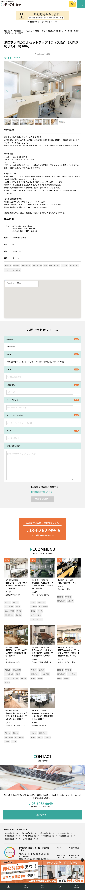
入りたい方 (25, 887)
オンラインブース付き (12, 270)
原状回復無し (9, 615)
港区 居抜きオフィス (11, 833)
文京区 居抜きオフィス (67, 836)
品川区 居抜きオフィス (65, 833)
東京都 (37, 31)
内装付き (8, 265)
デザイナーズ (74, 265)
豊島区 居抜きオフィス (12, 839)
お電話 (8, 887)
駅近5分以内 (26, 265)
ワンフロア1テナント (11, 678)
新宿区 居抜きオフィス (12, 836)
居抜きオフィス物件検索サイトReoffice (18, 31)
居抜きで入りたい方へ (61, 856)
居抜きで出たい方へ (75, 856)
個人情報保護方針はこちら (41, 492)
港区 (43, 31)
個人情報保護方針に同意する (44, 487)
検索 (59, 887)
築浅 (45, 265)
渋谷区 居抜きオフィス (29, 833)
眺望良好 (23, 678)
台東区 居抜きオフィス (30, 839)
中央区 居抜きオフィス (49, 836)
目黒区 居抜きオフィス (47, 833)
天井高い (34, 607)
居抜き (33, 602)
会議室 (18, 607)
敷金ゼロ (18, 615)
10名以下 (70, 601)
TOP (59, 848)
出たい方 (42, 887)
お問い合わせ (41, 814)
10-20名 (64, 265)
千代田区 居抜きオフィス (31, 836)
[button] (78, 89)
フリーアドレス (36, 615)
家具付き (16, 265)
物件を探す (75, 848)
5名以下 (40, 737)
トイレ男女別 (37, 265)
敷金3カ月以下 (54, 265)
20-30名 (40, 611)
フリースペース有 (36, 619)
